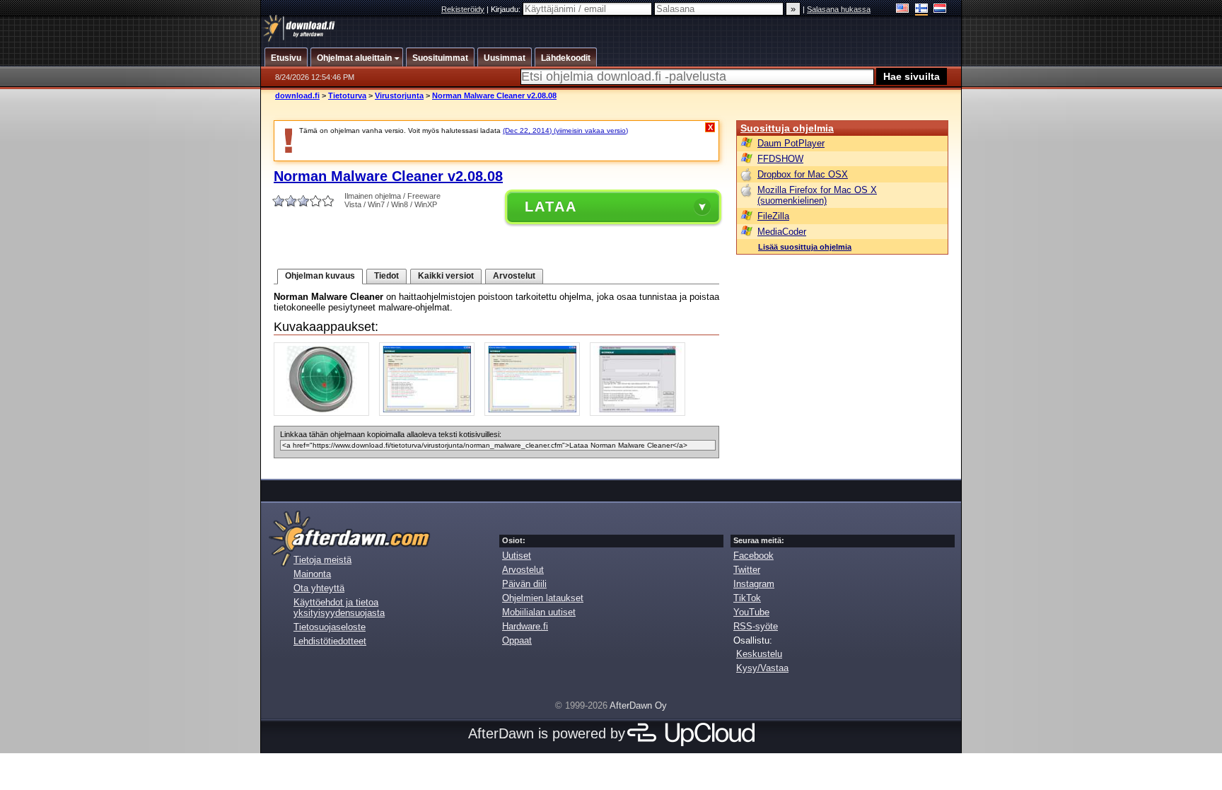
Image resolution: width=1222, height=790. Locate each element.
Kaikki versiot (446, 276)
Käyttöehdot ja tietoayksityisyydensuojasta (339, 607)
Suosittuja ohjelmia (787, 128)
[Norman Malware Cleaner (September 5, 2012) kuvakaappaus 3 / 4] (535, 412)
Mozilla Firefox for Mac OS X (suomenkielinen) (817, 195)
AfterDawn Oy (638, 705)
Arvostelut (514, 276)
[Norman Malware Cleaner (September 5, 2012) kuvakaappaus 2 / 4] (430, 412)
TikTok (747, 598)
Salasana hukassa (839, 9)
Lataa (551, 206)
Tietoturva (347, 95)
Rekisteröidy (462, 9)
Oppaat (517, 640)
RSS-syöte (755, 626)
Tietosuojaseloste (329, 627)
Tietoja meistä (322, 559)
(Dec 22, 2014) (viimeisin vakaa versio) (565, 130)
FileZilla (773, 216)
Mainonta (312, 574)
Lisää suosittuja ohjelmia (804, 247)
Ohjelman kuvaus (320, 276)
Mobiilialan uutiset (539, 612)
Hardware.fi (525, 626)
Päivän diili (524, 584)
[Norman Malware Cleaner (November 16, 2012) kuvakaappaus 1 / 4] (325, 412)
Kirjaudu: (507, 9)
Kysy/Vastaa (762, 668)
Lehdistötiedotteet (329, 641)
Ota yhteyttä (318, 588)
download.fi (297, 95)
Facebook (753, 555)
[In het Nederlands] (940, 10)
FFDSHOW (780, 158)
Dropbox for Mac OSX (802, 174)
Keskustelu (759, 654)
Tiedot (386, 276)
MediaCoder (781, 231)
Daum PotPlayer (791, 143)
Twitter (746, 569)
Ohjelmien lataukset (542, 598)
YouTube (751, 612)
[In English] (902, 10)
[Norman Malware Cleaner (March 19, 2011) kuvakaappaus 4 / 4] (641, 412)
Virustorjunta (399, 95)
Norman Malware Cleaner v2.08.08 (494, 95)
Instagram (753, 584)
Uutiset (516, 555)
